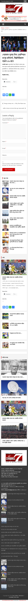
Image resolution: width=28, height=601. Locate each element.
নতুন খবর (5, 178)
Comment (5, 122)
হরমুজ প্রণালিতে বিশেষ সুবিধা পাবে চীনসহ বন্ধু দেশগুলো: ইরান (17, 211)
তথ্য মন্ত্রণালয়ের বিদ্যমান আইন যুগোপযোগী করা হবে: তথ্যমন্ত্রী (16, 241)
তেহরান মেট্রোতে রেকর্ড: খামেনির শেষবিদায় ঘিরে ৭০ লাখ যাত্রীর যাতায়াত (17, 204)
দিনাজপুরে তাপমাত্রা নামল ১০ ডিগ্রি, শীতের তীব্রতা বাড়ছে (15, 103)
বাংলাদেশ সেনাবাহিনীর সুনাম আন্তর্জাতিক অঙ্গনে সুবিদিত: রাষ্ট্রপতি (17, 226)
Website (4, 155)
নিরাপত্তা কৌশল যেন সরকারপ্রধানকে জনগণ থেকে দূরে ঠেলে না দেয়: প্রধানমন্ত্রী (18, 234)
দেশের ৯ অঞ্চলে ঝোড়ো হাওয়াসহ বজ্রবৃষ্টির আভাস (16, 218)
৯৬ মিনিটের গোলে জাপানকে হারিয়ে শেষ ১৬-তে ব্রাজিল (17, 324)
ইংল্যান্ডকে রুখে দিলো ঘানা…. (16, 333)
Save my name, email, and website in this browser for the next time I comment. (12, 164)
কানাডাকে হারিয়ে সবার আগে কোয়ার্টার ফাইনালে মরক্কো (17, 196)
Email (4, 148)
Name (4, 141)
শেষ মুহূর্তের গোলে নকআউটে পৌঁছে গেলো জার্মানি (17, 343)
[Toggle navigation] (3, 24)
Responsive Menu (25, 1)
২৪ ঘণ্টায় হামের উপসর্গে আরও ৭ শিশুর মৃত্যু (16, 248)
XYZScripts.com (22, 600)
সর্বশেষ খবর (5, 357)
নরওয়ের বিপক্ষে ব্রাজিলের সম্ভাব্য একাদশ (17, 314)
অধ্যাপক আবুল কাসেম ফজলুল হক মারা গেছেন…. (17, 181)
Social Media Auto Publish (7, 600)
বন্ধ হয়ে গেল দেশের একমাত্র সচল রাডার (17, 189)
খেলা (3, 257)
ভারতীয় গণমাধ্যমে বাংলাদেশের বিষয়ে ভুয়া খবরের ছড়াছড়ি (13, 108)
